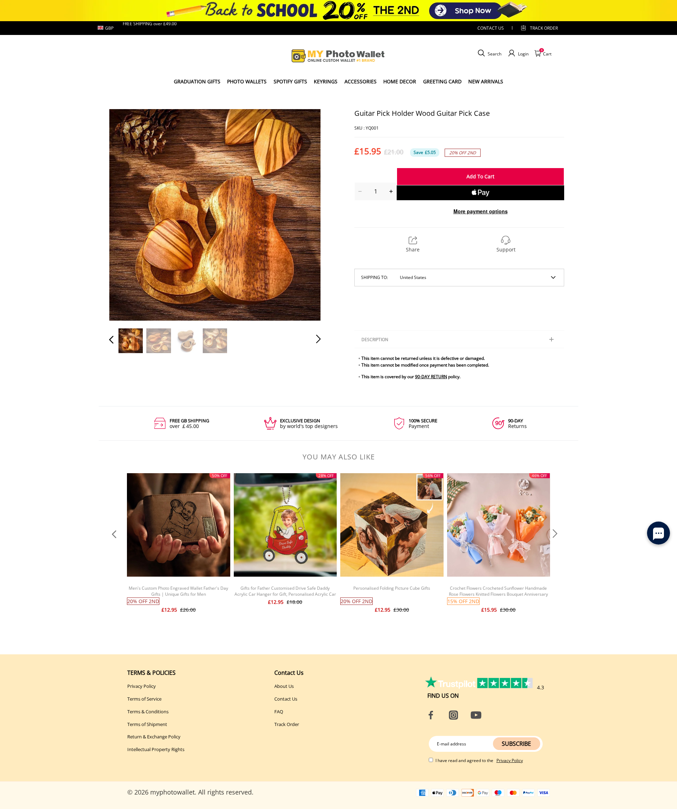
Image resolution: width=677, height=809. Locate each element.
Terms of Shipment (147, 724)
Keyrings (325, 81)
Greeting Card (442, 81)
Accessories (360, 81)
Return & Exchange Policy (154, 736)
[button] (125, 214)
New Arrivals (485, 81)
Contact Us (285, 699)
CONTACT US (490, 28)
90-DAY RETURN (431, 377)
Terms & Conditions (148, 711)
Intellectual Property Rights (155, 749)
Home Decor (399, 81)
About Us (284, 686)
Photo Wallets (247, 81)
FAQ (278, 711)
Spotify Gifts (290, 81)
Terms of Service (144, 699)
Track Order (544, 28)
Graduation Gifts (197, 81)
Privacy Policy (141, 686)
